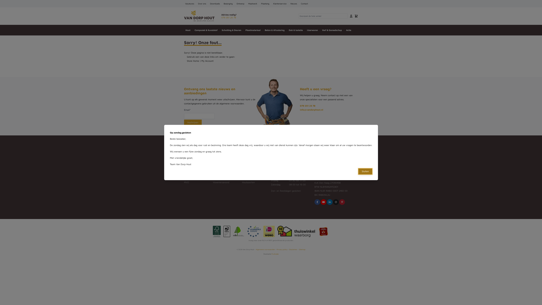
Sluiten (365, 171)
